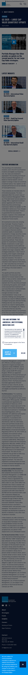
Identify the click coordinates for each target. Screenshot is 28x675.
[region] (14, 333)
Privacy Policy (8, 672)
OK (23, 664)
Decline (23, 353)
